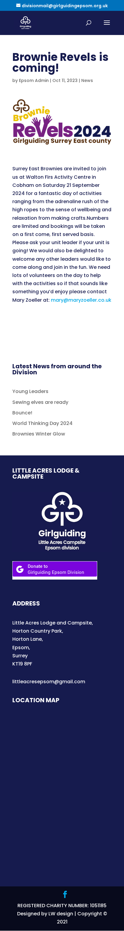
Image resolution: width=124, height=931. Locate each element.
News (87, 80)
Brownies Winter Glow (38, 433)
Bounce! (22, 412)
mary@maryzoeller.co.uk (81, 300)
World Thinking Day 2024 (42, 423)
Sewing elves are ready (40, 402)
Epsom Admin (34, 80)
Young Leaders (30, 391)
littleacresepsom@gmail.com (48, 681)
